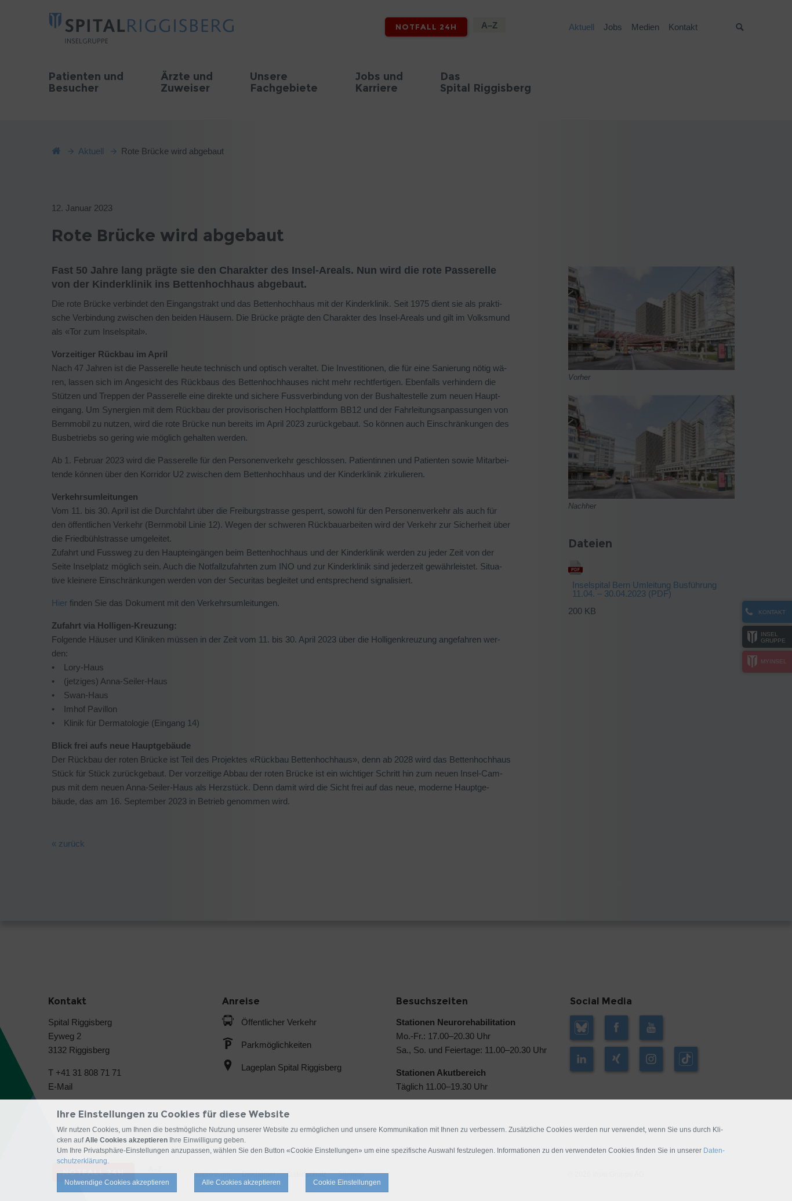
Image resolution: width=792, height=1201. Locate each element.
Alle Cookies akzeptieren (241, 1182)
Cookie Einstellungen (347, 1182)
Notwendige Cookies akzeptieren (116, 1182)
